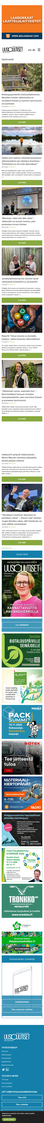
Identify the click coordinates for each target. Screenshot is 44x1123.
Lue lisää (22, 122)
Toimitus (5, 1051)
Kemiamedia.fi (7, 1083)
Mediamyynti (6, 1055)
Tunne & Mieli (7, 1086)
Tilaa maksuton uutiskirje (22, 1009)
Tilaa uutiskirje (22, 1104)
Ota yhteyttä (6, 1058)
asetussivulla (6, 1115)
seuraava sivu (7, 548)
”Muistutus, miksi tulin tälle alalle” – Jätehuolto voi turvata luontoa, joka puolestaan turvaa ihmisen (18, 221)
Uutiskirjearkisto (22, 1002)
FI (34, 50)
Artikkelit (12, 106)
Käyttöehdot (6, 1062)
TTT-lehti (5, 1080)
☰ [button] (39, 50)
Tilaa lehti (22, 1097)
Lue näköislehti (22, 625)
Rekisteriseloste (8, 1065)
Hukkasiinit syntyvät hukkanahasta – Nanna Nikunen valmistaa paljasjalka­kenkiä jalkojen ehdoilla (19, 457)
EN (29, 50)
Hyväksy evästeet (9, 1119)
